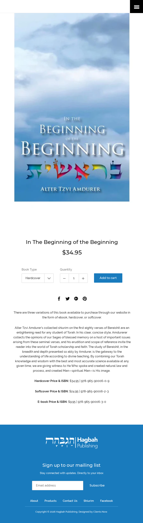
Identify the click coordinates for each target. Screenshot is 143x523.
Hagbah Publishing (66, 511)
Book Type (29, 269)
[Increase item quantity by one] (83, 278)
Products (50, 501)
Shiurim (89, 501)
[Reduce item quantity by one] (64, 278)
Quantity (66, 269)
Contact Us (70, 501)
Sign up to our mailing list (71, 465)
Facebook (106, 501)
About (34, 501)
